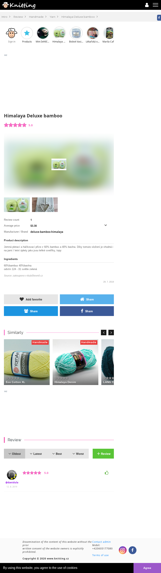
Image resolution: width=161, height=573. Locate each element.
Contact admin (101, 542)
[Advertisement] (59, 84)
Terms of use (100, 555)
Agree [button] (147, 567)
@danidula (11, 482)
